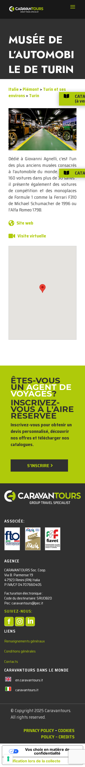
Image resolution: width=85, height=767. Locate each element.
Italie (13, 89)
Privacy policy (39, 730)
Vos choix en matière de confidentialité (47, 751)
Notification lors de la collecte (33, 761)
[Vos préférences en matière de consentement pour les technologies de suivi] (8, 758)
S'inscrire (38, 465)
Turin (34, 95)
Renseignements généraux (24, 641)
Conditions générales (20, 651)
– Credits (64, 736)
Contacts (11, 661)
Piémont (31, 89)
